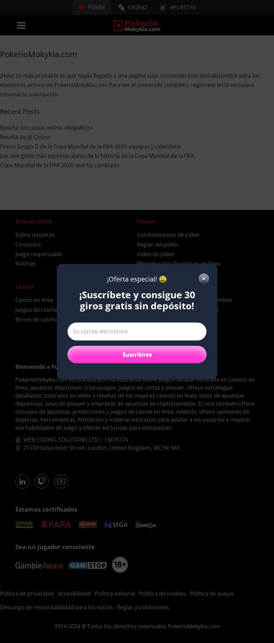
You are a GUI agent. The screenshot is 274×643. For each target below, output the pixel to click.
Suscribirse (137, 354)
